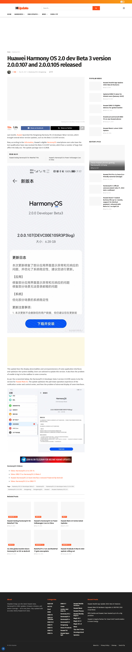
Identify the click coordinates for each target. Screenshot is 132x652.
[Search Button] (96, 8)
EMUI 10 (50, 615)
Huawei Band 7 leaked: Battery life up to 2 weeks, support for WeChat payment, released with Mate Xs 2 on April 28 (113, 202)
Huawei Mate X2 (22, 382)
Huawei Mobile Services (78, 604)
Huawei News (78, 608)
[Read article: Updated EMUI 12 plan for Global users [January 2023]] (95, 97)
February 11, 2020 (109, 121)
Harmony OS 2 (16, 52)
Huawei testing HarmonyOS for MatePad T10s (24, 158)
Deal (49, 609)
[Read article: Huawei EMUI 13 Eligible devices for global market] (95, 108)
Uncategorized (79, 632)
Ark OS (49, 606)
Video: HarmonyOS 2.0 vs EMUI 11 (23, 481)
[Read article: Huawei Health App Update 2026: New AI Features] (95, 86)
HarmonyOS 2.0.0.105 (15, 489)
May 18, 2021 (23, 72)
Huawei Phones (79, 611)
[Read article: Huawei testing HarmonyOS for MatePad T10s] (19, 510)
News (44, 14)
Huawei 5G (64, 630)
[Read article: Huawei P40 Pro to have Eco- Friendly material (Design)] (95, 177)
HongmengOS (38, 489)
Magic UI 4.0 (78, 624)
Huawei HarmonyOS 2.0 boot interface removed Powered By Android (37, 478)
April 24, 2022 (107, 209)
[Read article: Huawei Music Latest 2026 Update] (95, 131)
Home (9, 14)
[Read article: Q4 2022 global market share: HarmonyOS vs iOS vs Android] (19, 538)
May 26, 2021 (95, 168)
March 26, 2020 (108, 179)
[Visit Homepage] (21, 8)
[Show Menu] (124, 8)
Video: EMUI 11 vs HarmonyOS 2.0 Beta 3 (26, 474)
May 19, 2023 (38, 526)
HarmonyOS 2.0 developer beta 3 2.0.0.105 (60, 486)
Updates (76, 635)
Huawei (19, 135)
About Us (96, 645)
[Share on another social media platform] (82, 128)
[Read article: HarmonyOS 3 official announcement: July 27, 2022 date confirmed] (95, 189)
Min (15, 72)
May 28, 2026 (107, 133)
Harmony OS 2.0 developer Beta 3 (23, 486)
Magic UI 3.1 (77, 621)
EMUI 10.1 (50, 622)
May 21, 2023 (11, 526)
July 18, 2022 (107, 193)
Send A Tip (54, 14)
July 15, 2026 (107, 87)
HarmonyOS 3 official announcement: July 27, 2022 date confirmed (113, 188)
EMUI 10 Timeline (50, 618)
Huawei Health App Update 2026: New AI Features (104, 604)
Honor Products (66, 628)
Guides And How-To (64, 610)
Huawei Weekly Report (79, 614)
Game (62, 606)
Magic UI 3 (77, 618)
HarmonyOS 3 (65, 616)
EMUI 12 (49, 628)
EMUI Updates (33, 14)
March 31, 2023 (12, 554)
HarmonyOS (18, 14)
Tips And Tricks (79, 629)
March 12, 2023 (39, 554)
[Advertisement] (66, 34)
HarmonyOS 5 (65, 622)
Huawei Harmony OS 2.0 (59, 489)
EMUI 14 (50, 633)
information (28, 142)
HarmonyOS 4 (65, 619)
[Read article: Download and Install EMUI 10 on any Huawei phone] (95, 120)
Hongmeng (42, 72)
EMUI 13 (49, 630)
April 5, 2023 (65, 526)
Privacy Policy (105, 645)
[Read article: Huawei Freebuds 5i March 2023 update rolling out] (73, 538)
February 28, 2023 (66, 554)
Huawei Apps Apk (65, 634)
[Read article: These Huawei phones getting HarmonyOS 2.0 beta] (107, 157)
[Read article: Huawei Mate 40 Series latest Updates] (73, 510)
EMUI (49, 612)
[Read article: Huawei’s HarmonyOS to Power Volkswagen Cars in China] (46, 510)
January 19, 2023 (108, 99)
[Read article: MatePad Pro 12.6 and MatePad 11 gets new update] (46, 538)
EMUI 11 (64, 517)
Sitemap (113, 645)
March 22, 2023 (108, 110)
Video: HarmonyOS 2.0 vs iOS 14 (22, 471)
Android (38, 517)
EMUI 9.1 (63, 604)
